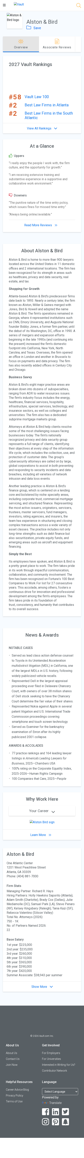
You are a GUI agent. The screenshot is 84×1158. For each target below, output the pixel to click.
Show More (39, 987)
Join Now (12, 1064)
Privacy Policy (14, 1095)
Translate (55, 1103)
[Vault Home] (19, 4)
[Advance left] (4, 44)
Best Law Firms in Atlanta (47, 105)
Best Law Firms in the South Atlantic (49, 115)
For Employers (51, 1053)
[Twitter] (65, 1112)
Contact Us (13, 1058)
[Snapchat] (65, 1122)
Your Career (39, 811)
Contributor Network (54, 1070)
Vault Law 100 (37, 96)
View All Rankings (39, 128)
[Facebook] (45, 1112)
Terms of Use (14, 1101)
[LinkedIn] (55, 1112)
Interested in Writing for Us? (58, 1064)
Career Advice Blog (17, 1089)
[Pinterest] (55, 1122)
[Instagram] (45, 1122)
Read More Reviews (38, 225)
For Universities (51, 1058)
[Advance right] (79, 44)
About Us (11, 1053)
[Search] (78, 6)
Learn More (38, 835)
